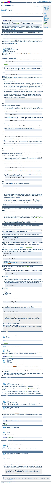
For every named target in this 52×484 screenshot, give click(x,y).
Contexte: (4, 335)
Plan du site (50, 1)
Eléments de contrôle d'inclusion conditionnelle (47, 11)
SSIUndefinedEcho (46, 20)
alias (36, 217)
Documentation (9, 3)
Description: (4, 346)
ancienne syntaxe (15, 404)
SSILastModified (46, 17)
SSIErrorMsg (45, 16)
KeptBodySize (10, 170)
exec (3, 47)
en (39, 6)
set (3, 52)
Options (45, 23)
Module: (4, 337)
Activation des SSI (46, 6)
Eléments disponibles (46, 8)
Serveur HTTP (5, 3)
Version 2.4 (13, 3)
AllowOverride (18, 23)
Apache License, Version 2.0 (8, 482)
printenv (4, 51)
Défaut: (4, 361)
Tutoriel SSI (13, 29)
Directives (43, 1)
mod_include (21, 53)
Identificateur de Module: (4, 9)
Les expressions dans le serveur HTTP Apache (12, 262)
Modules (40, 1)
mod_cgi (34, 53)
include (4, 50)
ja (42, 6)
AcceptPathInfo (46, 24)
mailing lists (11, 479)
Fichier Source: (3, 10)
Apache (2, 3)
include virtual (9, 117)
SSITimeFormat (46, 19)
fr (49, 474)
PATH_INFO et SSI (46, 7)
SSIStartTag (6, 343)
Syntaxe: (4, 360)
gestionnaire (16, 26)
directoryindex (40, 217)
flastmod (4, 49)
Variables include (46, 9)
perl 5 (27, 279)
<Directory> (34, 22)
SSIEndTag (45, 15)
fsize (3, 48)
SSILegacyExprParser (46, 18)
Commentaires (46, 27)
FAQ (45, 1)
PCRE (13, 279)
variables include (16, 77)
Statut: (3, 336)
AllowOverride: (5, 349)
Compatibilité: (4, 364)
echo (3, 46)
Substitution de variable (47, 10)
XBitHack (26, 391)
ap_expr (21, 247)
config (4, 45)
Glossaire (47, 1)
